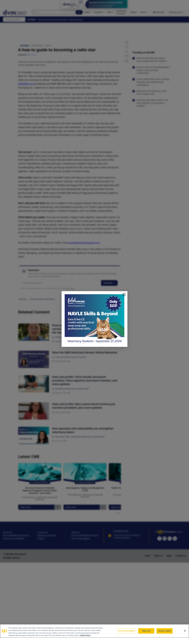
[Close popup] (124, 294)
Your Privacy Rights (126, 631)
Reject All (146, 631)
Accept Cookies (164, 631)
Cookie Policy (85, 635)
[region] (94, 631)
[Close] (185, 631)
